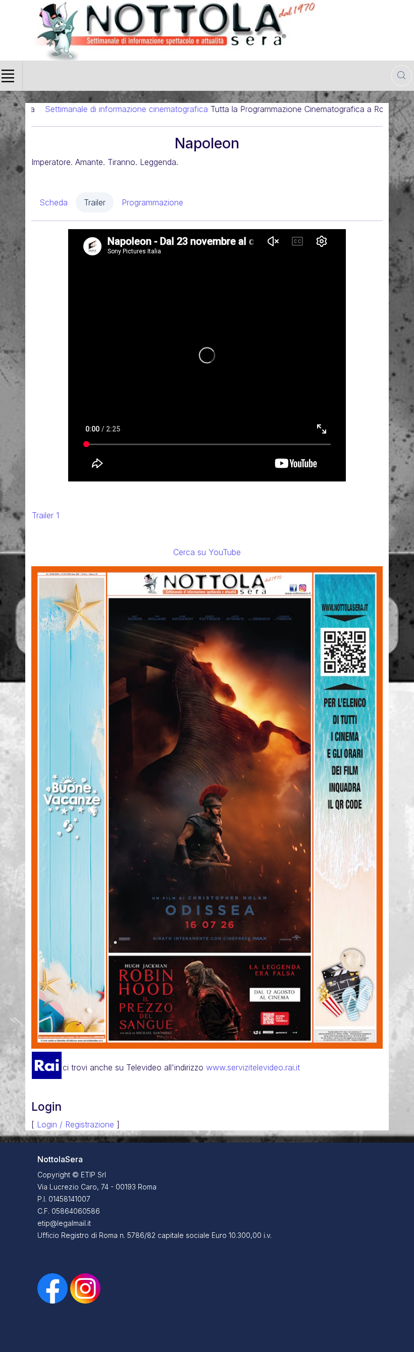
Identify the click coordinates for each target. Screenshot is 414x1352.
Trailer (95, 202)
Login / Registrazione (75, 1124)
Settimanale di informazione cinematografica (81, 109)
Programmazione (152, 202)
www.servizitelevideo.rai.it (253, 1067)
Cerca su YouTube (207, 552)
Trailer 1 (45, 515)
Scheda (53, 202)
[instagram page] (85, 1287)
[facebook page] (53, 1287)
